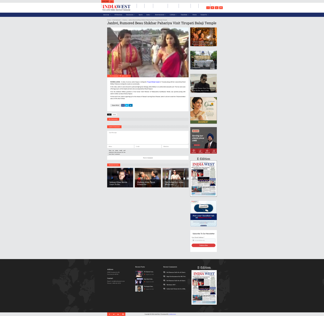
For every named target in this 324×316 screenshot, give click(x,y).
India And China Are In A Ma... (176, 289)
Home (109, 20)
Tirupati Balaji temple (153, 82)
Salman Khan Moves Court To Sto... (118, 183)
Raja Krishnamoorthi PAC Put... (176, 276)
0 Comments (115, 76)
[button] (203, 36)
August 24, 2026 (150, 274)
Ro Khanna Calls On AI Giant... (176, 272)
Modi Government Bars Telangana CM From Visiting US (203, 66)
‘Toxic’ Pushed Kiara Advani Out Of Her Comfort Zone (203, 89)
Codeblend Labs (172, 314)
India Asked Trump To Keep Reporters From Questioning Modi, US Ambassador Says (203, 42)
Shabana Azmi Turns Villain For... (146, 183)
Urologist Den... (149, 286)
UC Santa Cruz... (149, 272)
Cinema (124, 20)
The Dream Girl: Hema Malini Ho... (174, 183)
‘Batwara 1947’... (171, 285)
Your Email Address (198, 237)
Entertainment (116, 20)
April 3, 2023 (125, 76)
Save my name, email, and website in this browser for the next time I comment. (117, 152)
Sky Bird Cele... (148, 279)
